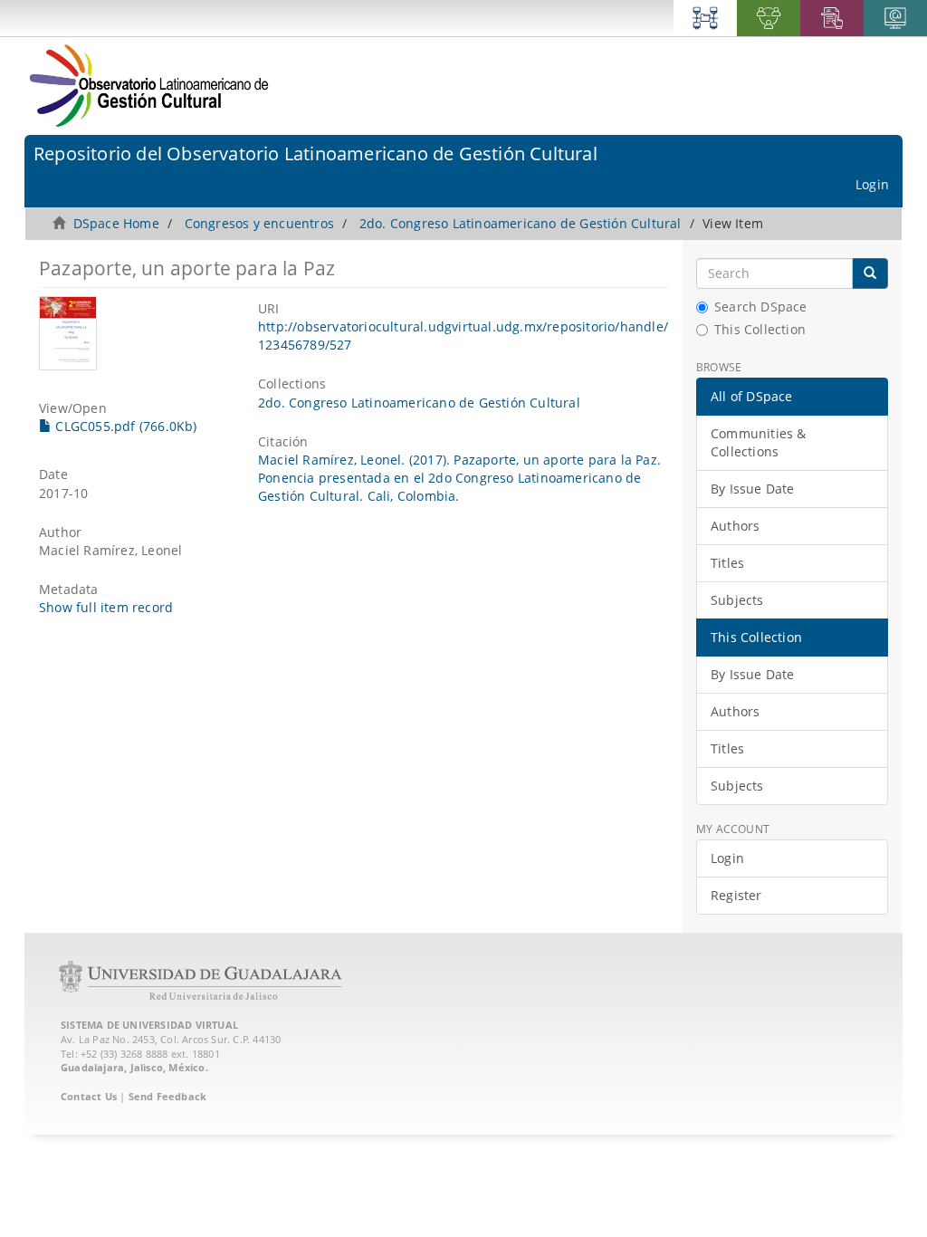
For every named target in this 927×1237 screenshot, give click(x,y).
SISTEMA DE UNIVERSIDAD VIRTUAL (149, 1024)
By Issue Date (753, 488)
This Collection (760, 329)
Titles (727, 562)
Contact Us (89, 1096)
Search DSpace (761, 306)
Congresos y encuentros (259, 223)
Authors (735, 525)
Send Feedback (168, 1096)
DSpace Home (116, 223)
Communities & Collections (759, 442)
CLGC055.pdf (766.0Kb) (124, 426)
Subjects (737, 600)
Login (727, 858)
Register (736, 895)
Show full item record (106, 607)
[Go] (870, 273)
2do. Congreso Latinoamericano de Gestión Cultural (520, 223)
